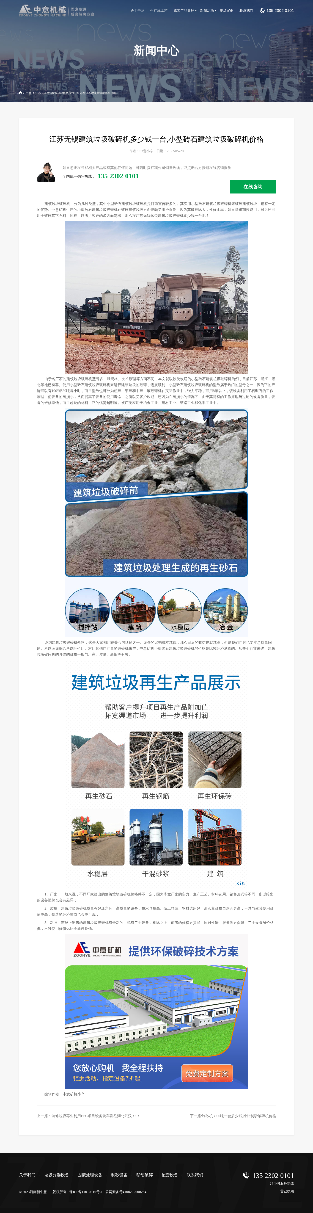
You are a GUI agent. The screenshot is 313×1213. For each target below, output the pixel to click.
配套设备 (170, 1175)
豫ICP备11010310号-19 (86, 1192)
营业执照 (287, 1191)
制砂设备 (119, 1175)
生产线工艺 (158, 10)
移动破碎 (144, 1175)
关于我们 (27, 1175)
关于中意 (137, 10)
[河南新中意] (59, 10)
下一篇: (233, 1116)
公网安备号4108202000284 (125, 1192)
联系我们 (246, 10)
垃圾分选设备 (56, 1175)
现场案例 (226, 10)
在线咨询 (253, 186)
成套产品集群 (183, 10)
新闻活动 (207, 10)
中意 (28, 93)
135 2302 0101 (273, 1175)
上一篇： (110, 1116)
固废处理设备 (90, 1175)
